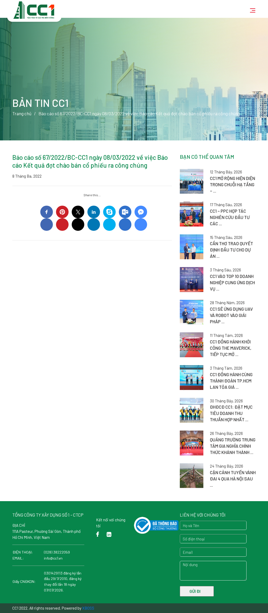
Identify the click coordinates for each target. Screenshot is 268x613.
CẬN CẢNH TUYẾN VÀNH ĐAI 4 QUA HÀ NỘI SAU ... (233, 479)
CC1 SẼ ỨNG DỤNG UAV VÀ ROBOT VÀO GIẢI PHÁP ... (231, 315)
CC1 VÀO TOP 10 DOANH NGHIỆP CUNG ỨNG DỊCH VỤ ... (232, 282)
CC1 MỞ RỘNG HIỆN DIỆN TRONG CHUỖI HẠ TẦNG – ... (232, 184)
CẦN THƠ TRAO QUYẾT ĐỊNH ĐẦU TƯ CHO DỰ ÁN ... (231, 250)
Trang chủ (21, 113)
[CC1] (34, 7)
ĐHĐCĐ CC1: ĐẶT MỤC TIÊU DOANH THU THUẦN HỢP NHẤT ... (231, 413)
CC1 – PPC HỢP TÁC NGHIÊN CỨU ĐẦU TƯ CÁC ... (230, 217)
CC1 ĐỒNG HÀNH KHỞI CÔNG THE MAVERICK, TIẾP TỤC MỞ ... (230, 348)
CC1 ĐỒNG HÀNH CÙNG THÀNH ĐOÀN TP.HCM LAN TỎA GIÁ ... (231, 381)
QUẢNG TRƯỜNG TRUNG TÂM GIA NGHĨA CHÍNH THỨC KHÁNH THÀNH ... (232, 446)
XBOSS (88, 608)
